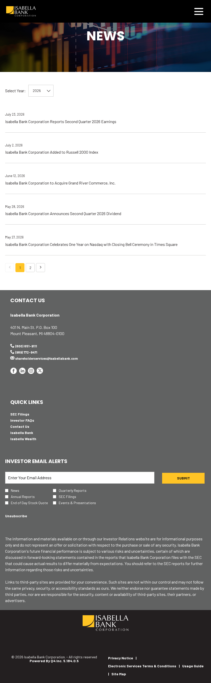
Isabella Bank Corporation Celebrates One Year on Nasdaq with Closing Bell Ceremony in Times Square (91, 244)
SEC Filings (26, 414)
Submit (183, 478)
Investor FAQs (28, 420)
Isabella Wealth (29, 439)
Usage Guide (193, 666)
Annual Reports (23, 497)
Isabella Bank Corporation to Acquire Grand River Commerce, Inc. (60, 182)
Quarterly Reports (72, 490)
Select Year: (15, 91)
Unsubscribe (16, 516)
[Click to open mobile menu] (199, 11)
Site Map (118, 674)
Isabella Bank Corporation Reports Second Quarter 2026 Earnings (60, 121)
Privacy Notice (120, 658)
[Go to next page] (40, 267)
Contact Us (26, 426)
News (15, 490)
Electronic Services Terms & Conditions (142, 666)
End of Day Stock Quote (29, 503)
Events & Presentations (77, 503)
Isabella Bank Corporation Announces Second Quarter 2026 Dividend (63, 213)
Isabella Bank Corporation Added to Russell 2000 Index (51, 152)
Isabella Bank (28, 433)
